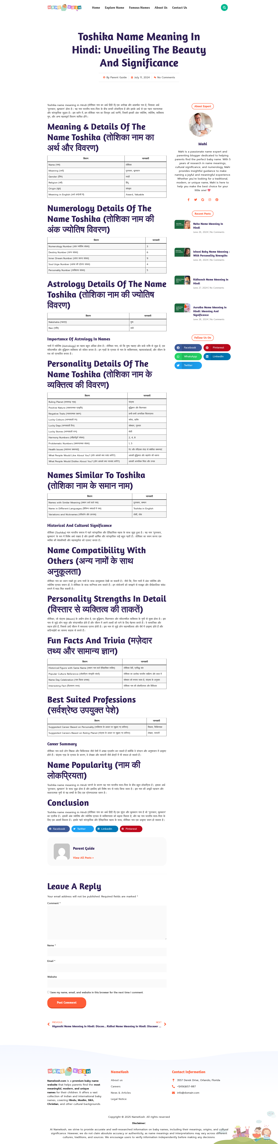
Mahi (202, 143)
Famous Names (139, 7)
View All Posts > (83, 857)
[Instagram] (210, 200)
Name (51, 945)
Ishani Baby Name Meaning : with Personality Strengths (211, 253)
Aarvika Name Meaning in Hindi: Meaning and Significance (210, 311)
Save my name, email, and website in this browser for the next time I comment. (96, 992)
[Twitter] (196, 200)
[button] (224, 7)
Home (96, 7)
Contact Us (179, 7)
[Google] (203, 200)
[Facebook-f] (188, 200)
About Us (161, 7)
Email (51, 961)
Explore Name (114, 7)
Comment (54, 903)
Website (52, 977)
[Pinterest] (217, 200)
